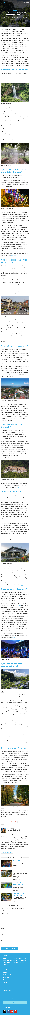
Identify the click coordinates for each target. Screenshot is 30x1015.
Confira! (22, 141)
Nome (2, 928)
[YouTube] (11, 1011)
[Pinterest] (15, 1011)
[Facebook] (8, 1011)
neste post (14, 255)
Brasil (15, 10)
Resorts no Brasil (17, 862)
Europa (5, 985)
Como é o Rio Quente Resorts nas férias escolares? (19, 887)
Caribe (5, 982)
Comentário (4, 913)
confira (17, 487)
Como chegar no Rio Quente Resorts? (21, 864)
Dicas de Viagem (20, 860)
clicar (13, 637)
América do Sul (16, 884)
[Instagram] (4, 1011)
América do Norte (8, 975)
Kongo (19, 605)
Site (2, 940)
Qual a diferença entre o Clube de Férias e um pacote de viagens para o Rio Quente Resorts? (21, 876)
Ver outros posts (7, 852)
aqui (22, 584)
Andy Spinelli (16, 17)
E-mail (2, 934)
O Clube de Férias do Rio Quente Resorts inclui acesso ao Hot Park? (19, 899)
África (5, 972)
